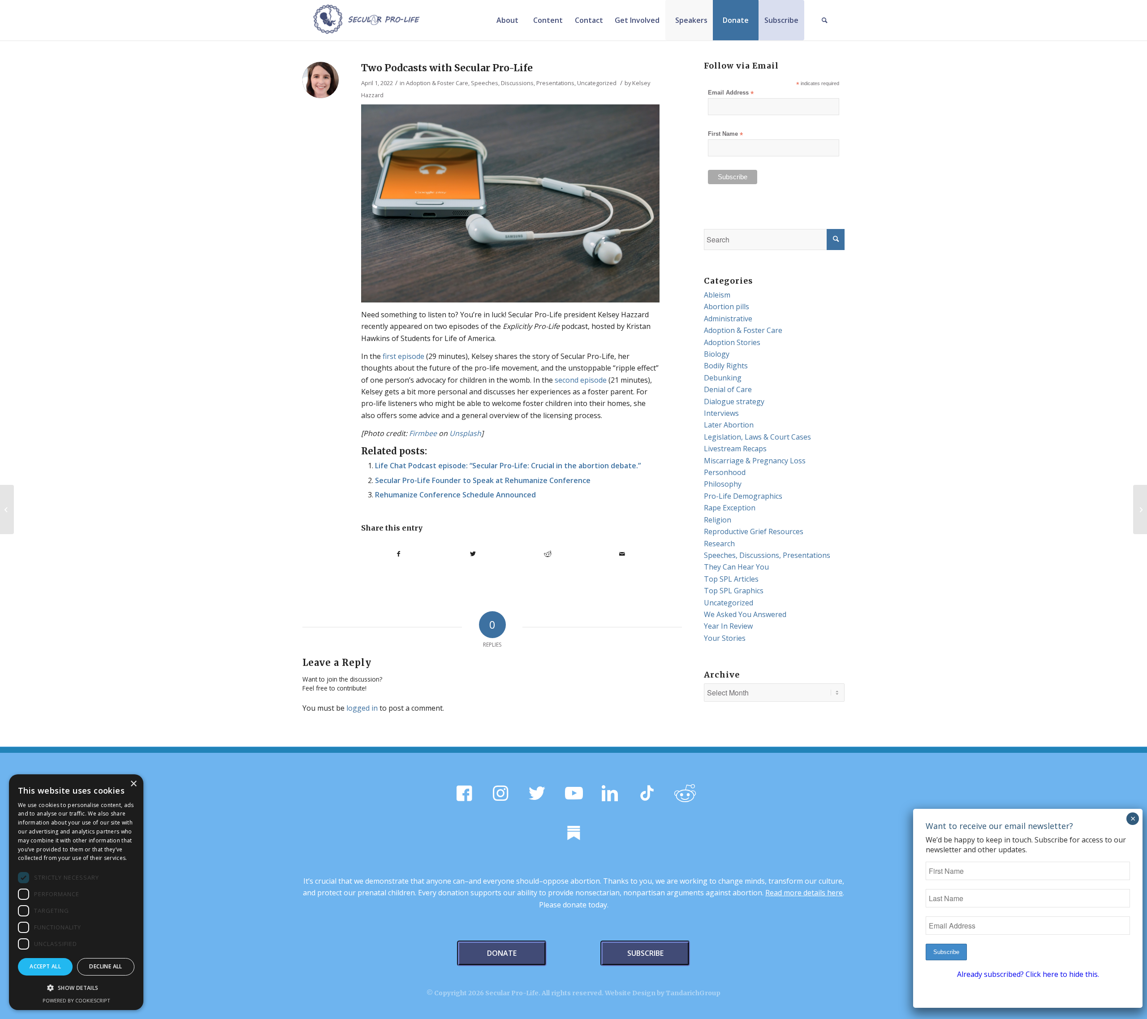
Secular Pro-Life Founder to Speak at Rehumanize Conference (483, 480)
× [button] (133, 784)
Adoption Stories (732, 342)
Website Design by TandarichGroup (662, 993)
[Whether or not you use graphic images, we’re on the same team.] (1140, 509)
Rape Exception (729, 508)
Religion (717, 520)
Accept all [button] (45, 966)
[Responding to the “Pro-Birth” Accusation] (7, 509)
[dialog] (76, 892)
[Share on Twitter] (473, 553)
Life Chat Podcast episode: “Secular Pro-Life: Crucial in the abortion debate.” (508, 466)
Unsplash (465, 433)
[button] (76, 988)
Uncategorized (597, 83)
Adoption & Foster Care (437, 83)
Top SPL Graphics (733, 591)
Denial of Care (728, 389)
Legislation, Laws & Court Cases (757, 437)
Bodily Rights (726, 366)
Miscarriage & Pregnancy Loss (755, 461)
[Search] (824, 20)
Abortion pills (726, 306)
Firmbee (423, 433)
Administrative (728, 319)
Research (719, 543)
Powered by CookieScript (76, 1000)
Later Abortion (729, 425)
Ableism (717, 295)
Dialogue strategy (734, 401)
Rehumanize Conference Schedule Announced (455, 495)
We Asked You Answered (745, 614)
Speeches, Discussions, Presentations (522, 83)
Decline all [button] (105, 966)
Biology (716, 354)
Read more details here (804, 893)
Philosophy (723, 484)
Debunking (723, 378)
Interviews (721, 413)
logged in (362, 708)
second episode (581, 380)
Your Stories (725, 638)
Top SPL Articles (731, 579)
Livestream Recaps (735, 448)
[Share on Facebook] (398, 553)
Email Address (731, 93)
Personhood (725, 472)
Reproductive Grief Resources (753, 531)
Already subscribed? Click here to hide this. (1028, 974)
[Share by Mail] (622, 553)
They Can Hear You (736, 567)
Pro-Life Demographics (743, 496)
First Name (725, 134)
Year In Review (728, 626)
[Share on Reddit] (547, 553)
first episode (403, 356)
